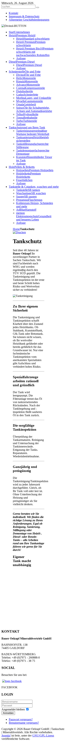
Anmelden (8, 713)
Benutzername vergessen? (24, 722)
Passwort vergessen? (21, 719)
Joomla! (6, 735)
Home (16, 229)
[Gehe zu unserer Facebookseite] (12, 681)
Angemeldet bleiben (13, 709)
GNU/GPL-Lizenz (43, 735)
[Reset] (37, 7)
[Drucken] (19, 232)
